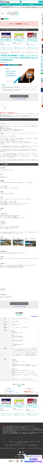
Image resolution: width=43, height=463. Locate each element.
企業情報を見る (31, 4)
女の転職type (7, 448)
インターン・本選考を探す (19, 4)
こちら (18, 14)
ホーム (3, 441)
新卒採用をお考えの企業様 (17, 445)
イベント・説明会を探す (6, 4)
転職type (2, 448)
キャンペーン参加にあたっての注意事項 (19, 98)
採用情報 (10, 445)
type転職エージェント (14, 448)
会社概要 (6, 445)
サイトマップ (24, 443)
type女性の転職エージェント (23, 448)
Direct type (39, 448)
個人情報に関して (18, 443)
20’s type (30, 448)
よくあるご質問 (37, 441)
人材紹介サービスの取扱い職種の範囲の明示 (30, 445)
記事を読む (32, 441)
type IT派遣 (35, 448)
